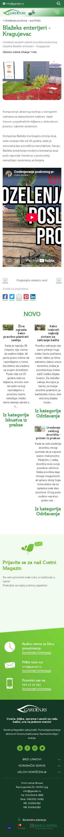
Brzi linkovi (32, 759)
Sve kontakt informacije (36, 652)
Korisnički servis (32, 765)
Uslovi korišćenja (32, 772)
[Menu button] (56, 12)
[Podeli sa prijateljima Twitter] (11, 296)
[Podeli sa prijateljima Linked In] (32, 296)
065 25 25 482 (31, 684)
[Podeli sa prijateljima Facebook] (5, 296)
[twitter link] (42, 748)
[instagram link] (35, 748)
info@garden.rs (15, 3)
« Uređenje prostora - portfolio (22, 20)
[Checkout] (35, 12)
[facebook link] (27, 748)
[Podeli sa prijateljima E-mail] (19, 296)
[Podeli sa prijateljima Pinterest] (26, 296)
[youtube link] (20, 748)
